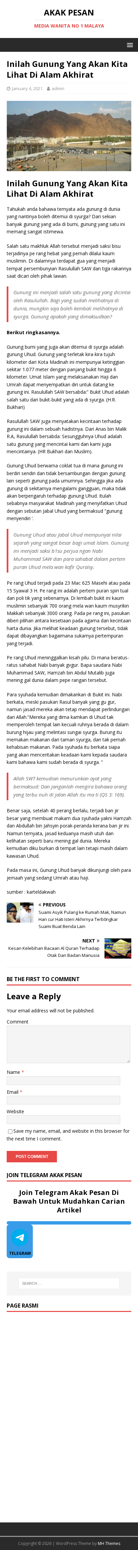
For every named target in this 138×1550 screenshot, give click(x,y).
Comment (17, 1021)
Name (14, 1072)
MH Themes (109, 1543)
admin (58, 88)
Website (15, 1111)
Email (13, 1092)
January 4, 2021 (27, 88)
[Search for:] (69, 1283)
